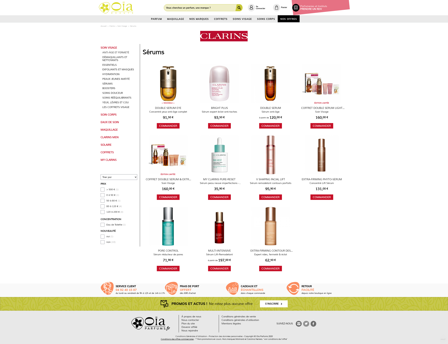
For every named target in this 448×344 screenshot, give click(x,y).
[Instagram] (299, 324)
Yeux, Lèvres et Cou (115, 102)
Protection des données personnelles (226, 336)
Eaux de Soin (110, 122)
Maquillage (109, 129)
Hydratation (111, 74)
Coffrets (107, 152)
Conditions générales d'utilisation (240, 320)
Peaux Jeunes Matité (116, 78)
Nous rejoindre (189, 330)
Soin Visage (109, 47)
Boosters (108, 88)
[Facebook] (313, 324)
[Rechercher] (240, 7)
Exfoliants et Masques (118, 69)
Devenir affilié (189, 327)
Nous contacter (190, 320)
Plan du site (188, 323)
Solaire (106, 145)
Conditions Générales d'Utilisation (191, 336)
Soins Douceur (112, 93)
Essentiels (109, 64)
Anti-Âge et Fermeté (115, 52)
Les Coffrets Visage (115, 107)
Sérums (107, 83)
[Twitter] (306, 324)
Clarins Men (110, 137)
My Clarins (109, 160)
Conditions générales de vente (239, 316)
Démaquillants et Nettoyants (114, 59)
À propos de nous (191, 316)
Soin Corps (109, 114)
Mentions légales (231, 323)
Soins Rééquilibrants (116, 97)
